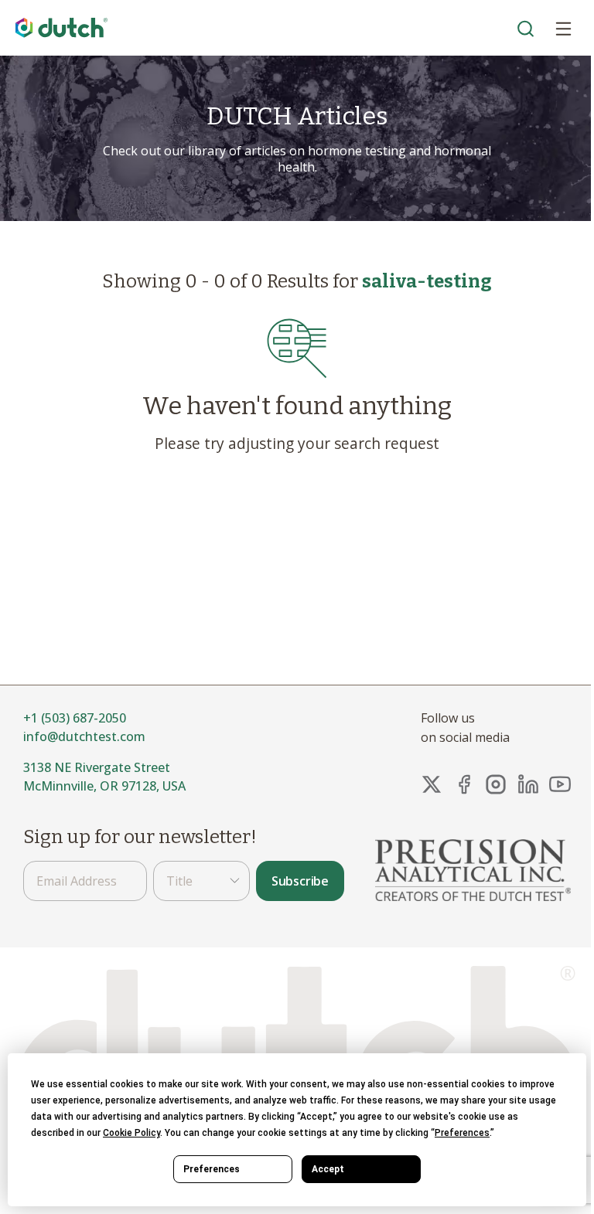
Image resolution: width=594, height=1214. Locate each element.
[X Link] (431, 784)
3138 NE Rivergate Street (96, 767)
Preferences (211, 1169)
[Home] (61, 28)
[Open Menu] (563, 27)
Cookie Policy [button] (131, 1132)
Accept (328, 1169)
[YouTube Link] (560, 784)
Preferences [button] (462, 1132)
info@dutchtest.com (84, 736)
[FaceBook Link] (464, 784)
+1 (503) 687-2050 (74, 717)
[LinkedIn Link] (528, 784)
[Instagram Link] (496, 784)
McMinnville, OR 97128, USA (104, 785)
